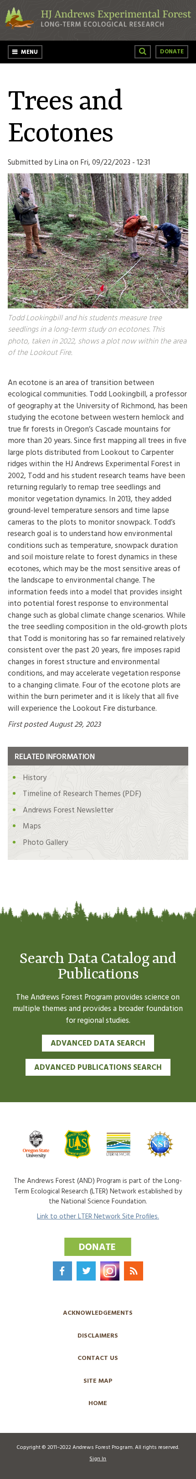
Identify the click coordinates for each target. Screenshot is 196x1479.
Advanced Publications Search (98, 1068)
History (34, 778)
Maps (32, 826)
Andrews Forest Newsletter (68, 810)
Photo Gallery (45, 843)
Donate (172, 52)
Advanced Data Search (98, 1043)
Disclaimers (97, 1336)
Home (97, 1403)
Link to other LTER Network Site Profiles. (98, 1216)
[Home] (98, 27)
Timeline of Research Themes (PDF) (82, 794)
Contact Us (97, 1358)
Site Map (98, 1381)
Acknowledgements (98, 1313)
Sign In (97, 1458)
